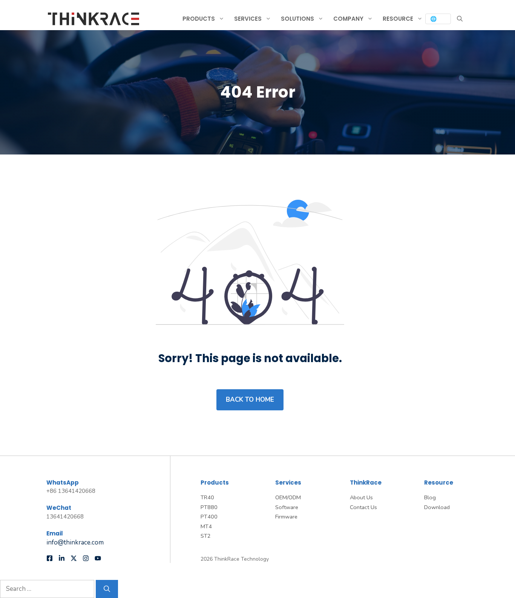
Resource (398, 19)
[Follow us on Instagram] (86, 558)
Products (198, 19)
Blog (430, 497)
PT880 (209, 507)
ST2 (206, 536)
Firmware (286, 516)
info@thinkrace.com (75, 542)
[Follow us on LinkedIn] (61, 558)
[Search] (107, 589)
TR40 (207, 497)
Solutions (297, 19)
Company (348, 19)
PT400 (209, 516)
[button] (460, 19)
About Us (361, 497)
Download (437, 507)
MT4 (206, 526)
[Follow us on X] (74, 558)
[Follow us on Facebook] (49, 558)
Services (248, 19)
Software (286, 507)
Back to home (250, 399)
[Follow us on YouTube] (98, 558)
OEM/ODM (288, 497)
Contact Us (363, 507)
